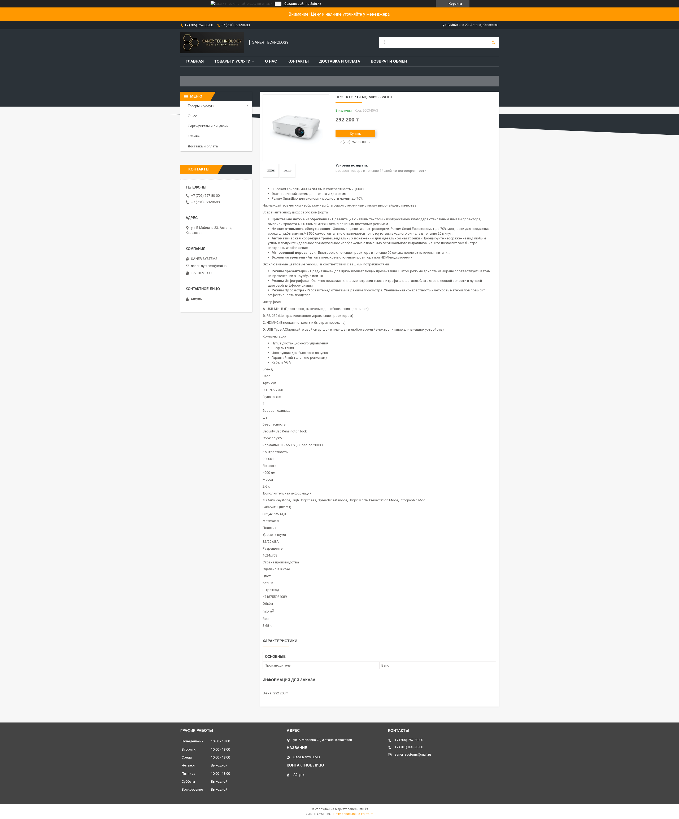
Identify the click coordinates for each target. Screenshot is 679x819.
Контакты (298, 61)
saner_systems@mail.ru (209, 266)
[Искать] (493, 42)
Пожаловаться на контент (353, 814)
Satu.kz (363, 809)
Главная (195, 61)
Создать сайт (294, 4)
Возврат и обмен (389, 61)
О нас (271, 61)
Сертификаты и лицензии (208, 126)
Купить (355, 133)
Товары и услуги (232, 61)
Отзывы (194, 136)
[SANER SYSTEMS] (212, 42)
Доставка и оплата (339, 61)
